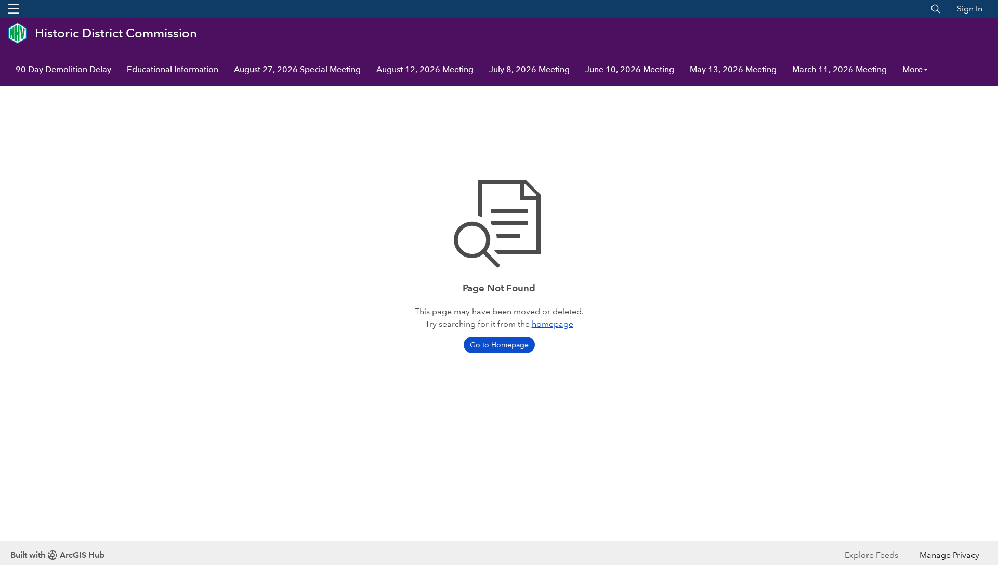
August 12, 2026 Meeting (425, 69)
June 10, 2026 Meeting (629, 69)
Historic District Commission (116, 33)
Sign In (969, 9)
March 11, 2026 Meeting (839, 69)
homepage (552, 324)
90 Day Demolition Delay (63, 69)
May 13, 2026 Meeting (733, 69)
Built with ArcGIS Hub (57, 555)
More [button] (912, 69)
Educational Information (172, 69)
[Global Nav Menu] (13, 9)
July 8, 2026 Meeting (529, 69)
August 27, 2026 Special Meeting (297, 69)
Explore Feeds (871, 555)
